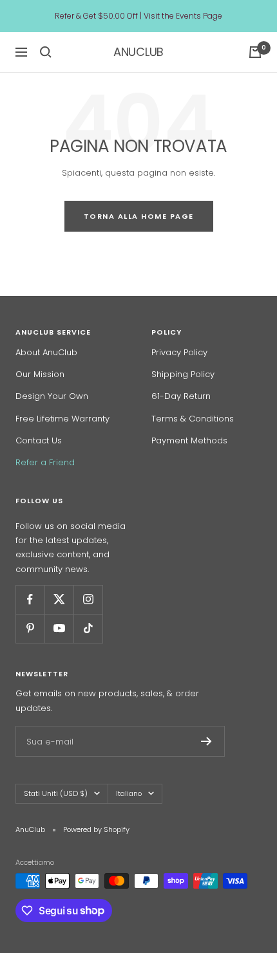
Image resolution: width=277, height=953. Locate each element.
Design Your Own (51, 396)
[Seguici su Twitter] (58, 599)
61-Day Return (181, 396)
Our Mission (39, 374)
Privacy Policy (179, 352)
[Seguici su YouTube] (58, 628)
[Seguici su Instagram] (87, 599)
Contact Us (38, 440)
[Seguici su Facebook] (29, 599)
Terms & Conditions (192, 418)
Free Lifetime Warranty (62, 418)
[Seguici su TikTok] (87, 628)
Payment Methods (189, 440)
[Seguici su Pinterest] (29, 628)
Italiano (129, 793)
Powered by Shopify (96, 829)
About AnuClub (46, 352)
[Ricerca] (46, 52)
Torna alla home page (139, 216)
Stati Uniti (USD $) (56, 793)
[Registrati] (206, 741)
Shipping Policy (183, 374)
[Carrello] (255, 52)
